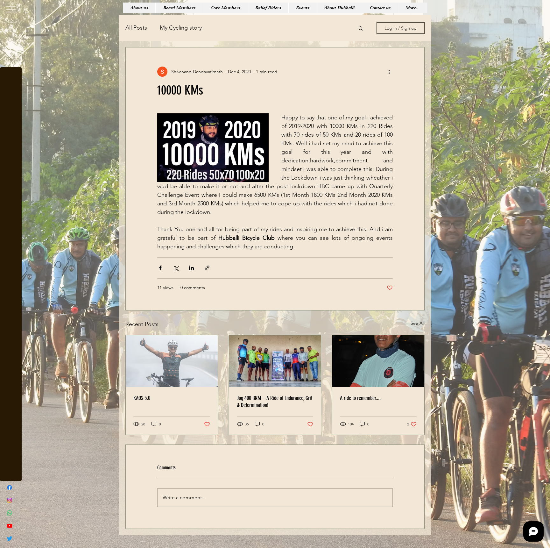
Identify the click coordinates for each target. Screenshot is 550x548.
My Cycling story (181, 27)
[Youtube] (9, 526)
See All (418, 323)
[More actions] (389, 71)
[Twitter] (9, 538)
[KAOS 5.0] (172, 361)
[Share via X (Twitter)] (176, 268)
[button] (11, 9)
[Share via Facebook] (160, 268)
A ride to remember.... (360, 398)
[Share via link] (207, 268)
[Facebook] (9, 487)
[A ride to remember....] (378, 361)
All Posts (136, 27)
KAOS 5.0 (141, 398)
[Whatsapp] (9, 513)
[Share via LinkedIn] (191, 268)
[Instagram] (9, 500)
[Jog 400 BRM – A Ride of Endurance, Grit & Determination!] (275, 361)
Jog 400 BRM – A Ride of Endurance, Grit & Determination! (274, 402)
